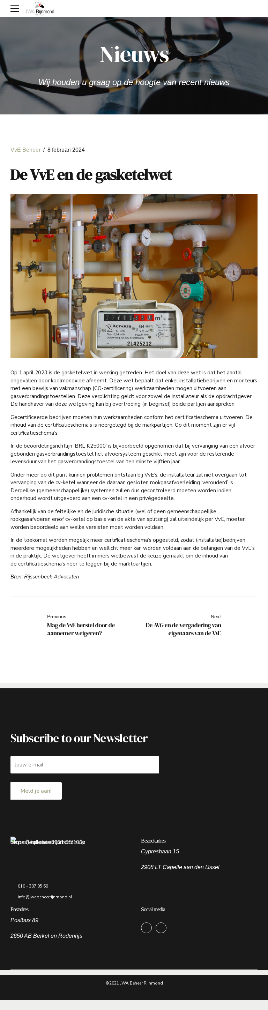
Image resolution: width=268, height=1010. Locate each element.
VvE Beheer (25, 150)
